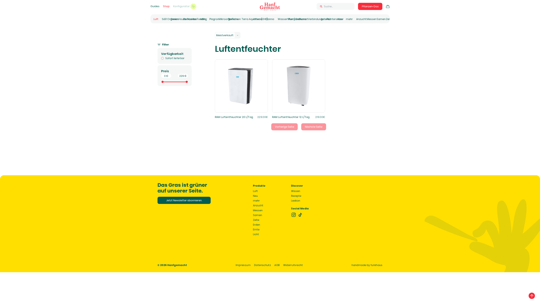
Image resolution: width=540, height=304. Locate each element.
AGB (277, 265)
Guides (154, 6)
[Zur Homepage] (270, 6)
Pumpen (294, 19)
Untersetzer (336, 19)
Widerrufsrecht (293, 265)
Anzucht (361, 19)
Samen (381, 19)
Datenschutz (262, 265)
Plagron (214, 19)
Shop (166, 6)
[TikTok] (300, 214)
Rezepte (296, 196)
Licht (256, 234)
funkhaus (376, 265)
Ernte (256, 229)
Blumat (303, 19)
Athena (257, 19)
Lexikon (295, 200)
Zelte (389, 19)
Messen (371, 19)
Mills (203, 19)
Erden (256, 224)
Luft (156, 19)
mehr (349, 19)
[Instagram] (293, 214)
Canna (270, 19)
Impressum (243, 265)
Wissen (295, 191)
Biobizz (187, 19)
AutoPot (326, 19)
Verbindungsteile (318, 19)
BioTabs (233, 19)
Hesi (194, 19)
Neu (340, 19)
